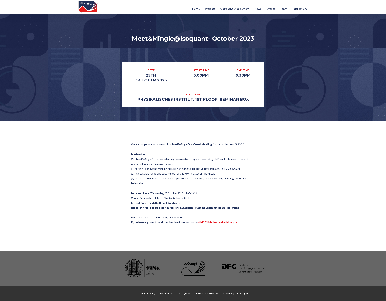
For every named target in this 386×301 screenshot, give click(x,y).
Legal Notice (167, 293)
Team (283, 9)
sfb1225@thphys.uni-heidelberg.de (217, 222)
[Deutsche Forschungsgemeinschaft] (243, 268)
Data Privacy (148, 293)
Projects (210, 9)
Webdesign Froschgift (235, 293)
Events (271, 9)
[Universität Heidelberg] (142, 268)
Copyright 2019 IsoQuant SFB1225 (198, 293)
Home (196, 9)
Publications (300, 9)
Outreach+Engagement (234, 9)
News (258, 9)
